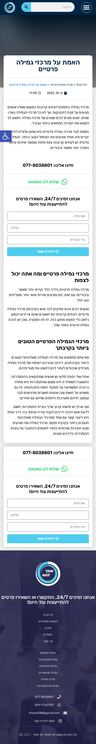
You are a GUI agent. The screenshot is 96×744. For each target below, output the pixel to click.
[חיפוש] (26, 7)
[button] (6, 136)
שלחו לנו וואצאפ (43, 181)
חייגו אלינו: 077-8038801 (48, 165)
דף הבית (81, 85)
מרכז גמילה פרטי (62, 85)
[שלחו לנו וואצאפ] (64, 181)
